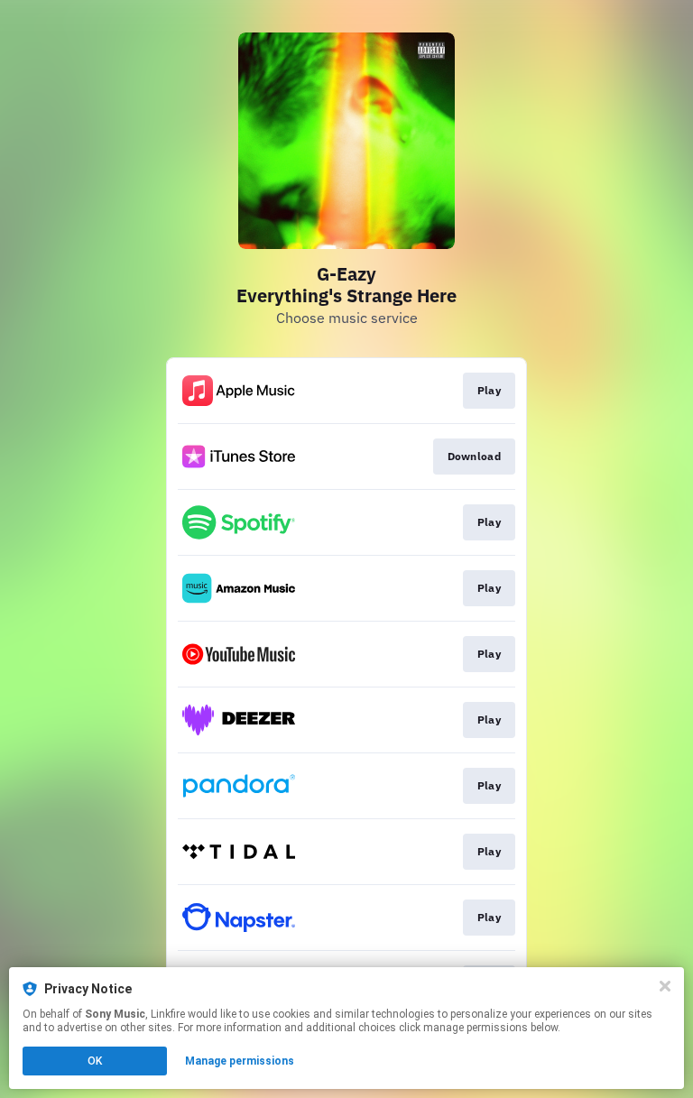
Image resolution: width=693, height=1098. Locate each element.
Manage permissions (239, 1061)
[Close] (665, 986)
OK (95, 1061)
